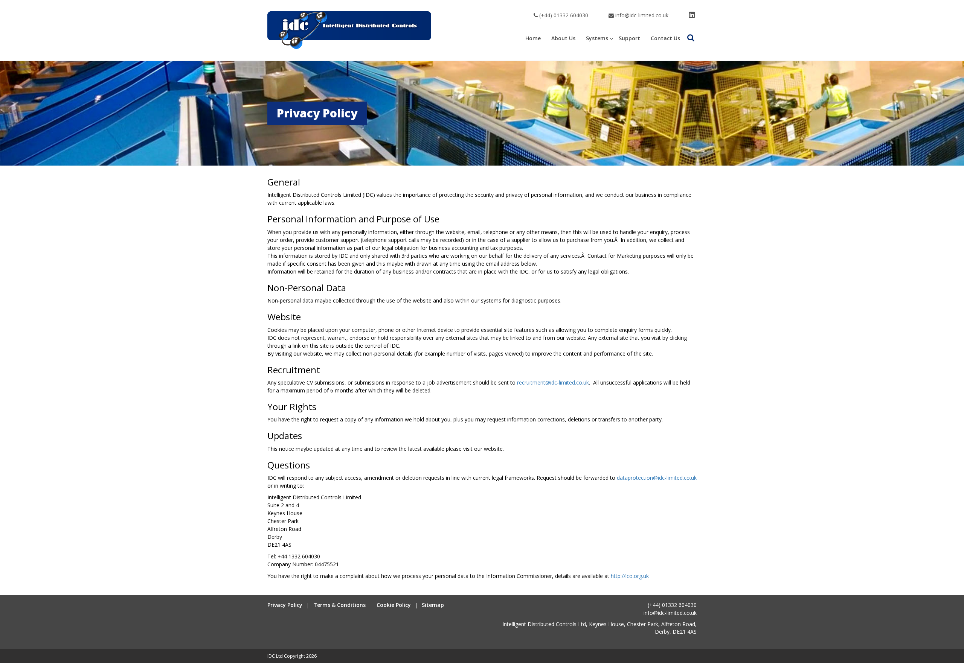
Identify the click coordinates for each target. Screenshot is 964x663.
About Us (563, 38)
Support (629, 38)
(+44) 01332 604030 (563, 15)
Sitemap (433, 604)
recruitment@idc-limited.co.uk (553, 382)
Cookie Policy (394, 604)
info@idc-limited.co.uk (641, 15)
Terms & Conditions (339, 604)
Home (533, 38)
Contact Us (665, 38)
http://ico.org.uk (630, 575)
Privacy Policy (284, 604)
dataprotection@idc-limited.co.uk (657, 477)
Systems (597, 38)
